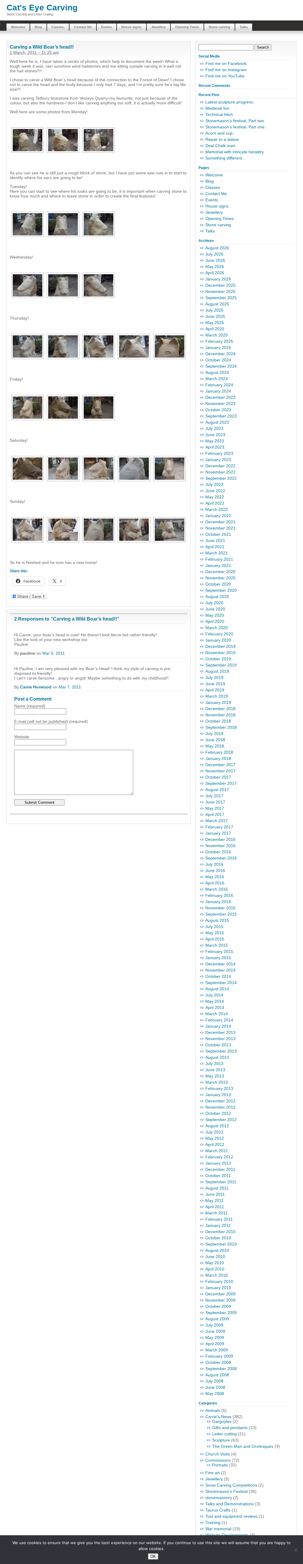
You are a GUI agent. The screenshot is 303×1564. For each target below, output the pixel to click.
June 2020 (215, 609)
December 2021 (220, 521)
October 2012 (218, 1113)
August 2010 (217, 1250)
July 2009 (214, 1325)
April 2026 (214, 272)
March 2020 (216, 627)
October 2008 (218, 1362)
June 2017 (215, 802)
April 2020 (214, 621)
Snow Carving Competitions (231, 1485)
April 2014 (214, 1007)
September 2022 (221, 478)
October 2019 (218, 658)
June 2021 (215, 540)
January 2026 (218, 279)
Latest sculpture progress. (229, 102)
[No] (296, 1550)
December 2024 (220, 353)
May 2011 (214, 1200)
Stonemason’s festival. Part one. (235, 127)
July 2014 (214, 995)
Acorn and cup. (219, 133)
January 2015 (218, 957)
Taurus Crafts (218, 1510)
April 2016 (214, 883)
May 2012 (214, 1138)
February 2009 (219, 1356)
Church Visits (217, 1454)
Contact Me (83, 27)
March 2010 (216, 1275)
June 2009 (215, 1331)
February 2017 (219, 827)
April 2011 (214, 1206)
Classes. (58, 27)
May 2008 (214, 1393)
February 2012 (219, 1157)
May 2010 (214, 1262)
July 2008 (214, 1381)
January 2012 (218, 1163)
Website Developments (227, 1535)
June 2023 (215, 434)
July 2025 (214, 310)
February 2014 (219, 1020)
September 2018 (221, 727)
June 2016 (215, 870)
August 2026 (217, 247)
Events (106, 27)
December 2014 (220, 964)
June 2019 (215, 683)
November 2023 (220, 403)
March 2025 (216, 335)
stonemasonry (218, 1497)
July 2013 (214, 1063)
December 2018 (220, 708)
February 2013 (219, 1088)
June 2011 (215, 1194)
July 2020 (214, 602)
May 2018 (214, 746)
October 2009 (218, 1306)
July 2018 (214, 733)
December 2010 (220, 1231)
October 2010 (218, 1237)
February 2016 (219, 895)
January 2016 (218, 901)
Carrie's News (218, 1416)
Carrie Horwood (35, 687)
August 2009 (217, 1318)
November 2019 (220, 652)
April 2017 (214, 814)
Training (212, 1522)
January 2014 (218, 1026)
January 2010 (218, 1287)
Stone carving (219, 27)
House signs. (131, 27)
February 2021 (219, 559)
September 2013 (221, 1051)
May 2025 (214, 322)
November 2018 (220, 714)
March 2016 (216, 889)
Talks (244, 27)
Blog (38, 27)
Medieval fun (217, 108)
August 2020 (217, 596)
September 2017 (221, 783)
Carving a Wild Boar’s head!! (42, 47)
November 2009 (220, 1300)
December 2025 (220, 285)
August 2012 (217, 1125)
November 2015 (220, 907)
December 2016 (220, 839)
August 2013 (217, 1057)
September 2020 (221, 590)
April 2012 (214, 1144)
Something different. (224, 158)
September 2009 (221, 1312)
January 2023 (218, 459)
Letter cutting (224, 1433)
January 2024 (218, 391)
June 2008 (215, 1387)
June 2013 (215, 1069)
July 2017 (214, 795)
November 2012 (220, 1107)
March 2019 (216, 696)
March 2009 (216, 1350)
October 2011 (218, 1175)
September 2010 (221, 1244)
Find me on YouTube (224, 76)
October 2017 (218, 777)
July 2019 (214, 677)
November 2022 (220, 472)
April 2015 (214, 939)
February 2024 (219, 384)
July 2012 (214, 1132)
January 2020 (218, 640)
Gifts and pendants (230, 1427)
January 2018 (218, 758)
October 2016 (218, 851)
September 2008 (221, 1368)
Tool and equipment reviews (231, 1516)
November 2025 (220, 291)
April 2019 (214, 690)
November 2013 (220, 1038)
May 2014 (214, 1001)
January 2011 (218, 1225)
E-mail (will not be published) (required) (51, 721)
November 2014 (220, 970)
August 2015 (217, 920)
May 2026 (214, 266)
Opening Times (187, 27)
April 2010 (214, 1269)
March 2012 (216, 1150)
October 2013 (218, 1044)
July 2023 (214, 428)
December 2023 (220, 397)
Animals (212, 1410)
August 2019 (217, 671)
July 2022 (214, 484)
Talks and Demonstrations (229, 1503)
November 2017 (220, 771)
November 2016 (220, 845)
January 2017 (218, 833)
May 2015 (214, 932)
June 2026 (215, 260)
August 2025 (217, 304)
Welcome (18, 27)
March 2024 (216, 378)
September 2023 (221, 416)
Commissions (218, 1460)
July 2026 (214, 254)
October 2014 (218, 976)
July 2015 (214, 926)
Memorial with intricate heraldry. (235, 151)
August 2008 (217, 1374)
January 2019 (218, 702)
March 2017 (216, 820)
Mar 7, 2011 (70, 687)
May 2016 (214, 876)
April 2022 (214, 503)
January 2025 (218, 347)
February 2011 (219, 1219)
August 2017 (217, 789)
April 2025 (214, 328)
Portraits (220, 1465)
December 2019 (220, 646)
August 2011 (217, 1188)
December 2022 (220, 465)
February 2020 (219, 634)
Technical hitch (219, 114)
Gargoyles (221, 1421)
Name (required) (29, 706)
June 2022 (215, 490)
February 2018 (219, 752)
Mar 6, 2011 (53, 653)
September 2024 (221, 366)
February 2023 (219, 453)
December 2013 (220, 1032)
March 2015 (216, 945)
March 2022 (216, 509)
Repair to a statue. (222, 139)
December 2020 (220, 571)
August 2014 (217, 988)
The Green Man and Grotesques (242, 1446)
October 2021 (218, 534)
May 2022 (214, 497)
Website (21, 736)
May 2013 (214, 1076)
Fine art (212, 1472)
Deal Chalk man (220, 145)
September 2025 (221, 297)
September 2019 (221, 665)
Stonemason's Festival (226, 1491)
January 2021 (218, 565)
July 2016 (214, 864)
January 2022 (218, 515)
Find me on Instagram (226, 69)
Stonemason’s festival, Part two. (235, 120)
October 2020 (218, 584)
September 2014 (221, 982)
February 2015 (219, 951)
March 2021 (216, 553)
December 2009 (220, 1294)
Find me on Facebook (225, 63)
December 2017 (220, 764)
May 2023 (214, 441)
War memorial (218, 1528)
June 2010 (215, 1256)
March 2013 (216, 1082)
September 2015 (221, 914)
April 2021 (214, 546)
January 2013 (218, 1094)
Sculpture (221, 1440)
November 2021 (220, 528)
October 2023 (218, 409)
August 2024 (217, 372)
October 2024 (218, 360)
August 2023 (217, 422)
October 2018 (218, 721)
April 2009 (214, 1343)
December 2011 (220, 1169)
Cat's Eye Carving (42, 7)
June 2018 (215, 739)
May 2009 (214, 1337)
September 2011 (220, 1181)
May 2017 (214, 808)
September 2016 (221, 858)
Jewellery (158, 27)
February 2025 (219, 341)
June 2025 (215, 316)
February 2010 (219, 1281)
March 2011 (216, 1213)
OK (153, 1556)
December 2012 (220, 1101)
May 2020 (214, 615)
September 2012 (221, 1119)
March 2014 (216, 1013)
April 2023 (214, 447)
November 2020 (220, 577)
